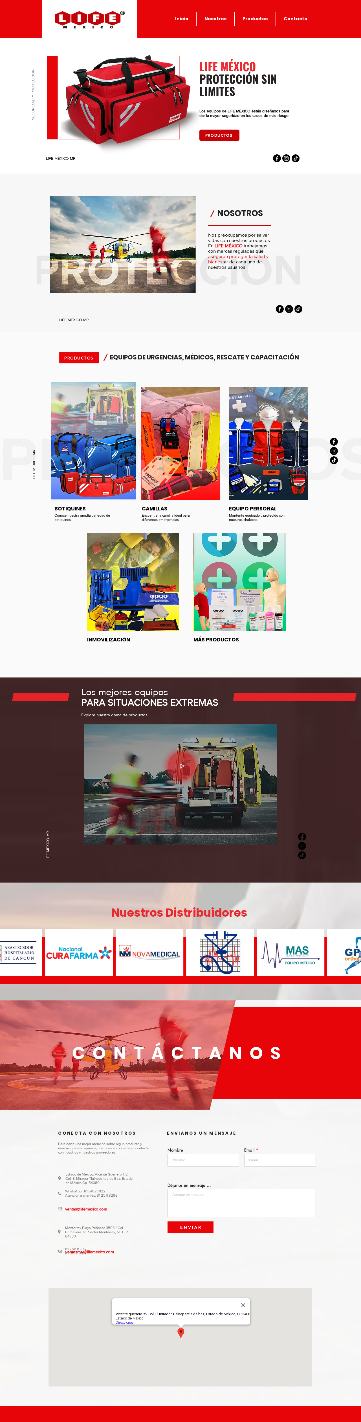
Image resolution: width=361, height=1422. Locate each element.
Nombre (175, 1150)
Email (249, 1150)
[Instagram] (286, 158)
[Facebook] (277, 158)
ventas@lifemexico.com (86, 1209)
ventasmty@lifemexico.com (89, 1251)
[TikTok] (296, 158)
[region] (268, 446)
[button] (255, 19)
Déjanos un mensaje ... (189, 1185)
